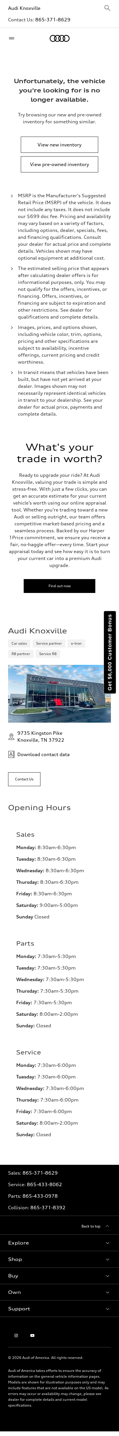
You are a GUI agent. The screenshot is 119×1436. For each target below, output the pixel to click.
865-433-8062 (44, 1184)
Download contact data (43, 754)
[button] (59, 1242)
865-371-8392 (48, 1207)
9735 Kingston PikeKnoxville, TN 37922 (40, 736)
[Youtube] (32, 1335)
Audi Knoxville (24, 8)
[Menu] (13, 38)
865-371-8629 (52, 20)
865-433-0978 (40, 1196)
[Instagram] (16, 1335)
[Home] (60, 38)
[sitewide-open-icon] (107, 8)
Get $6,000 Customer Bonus (110, 652)
